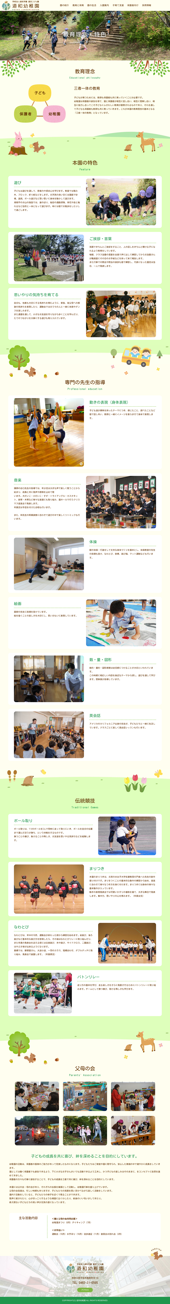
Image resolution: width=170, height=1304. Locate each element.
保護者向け (133, 5)
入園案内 (104, 5)
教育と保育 (78, 5)
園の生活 (91, 5)
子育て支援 (118, 5)
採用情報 (146, 5)
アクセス (85, 1290)
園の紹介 (64, 5)
